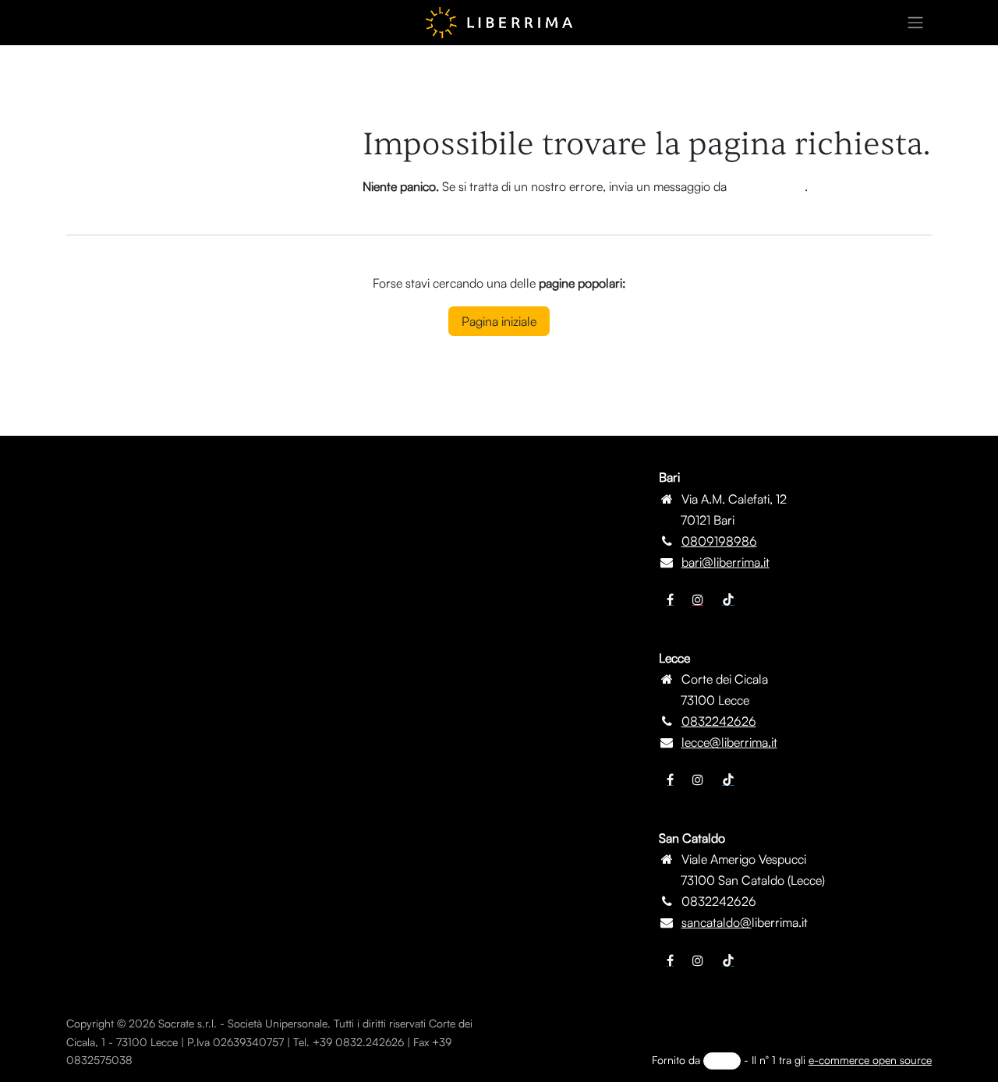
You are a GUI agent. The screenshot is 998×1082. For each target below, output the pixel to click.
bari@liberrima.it (725, 562)
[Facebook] (670, 599)
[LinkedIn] (728, 599)
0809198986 (719, 541)
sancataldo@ (716, 922)
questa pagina (767, 186)
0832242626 (718, 721)
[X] (698, 780)
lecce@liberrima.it (729, 742)
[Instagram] (698, 599)
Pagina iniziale (499, 321)
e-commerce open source (870, 1059)
